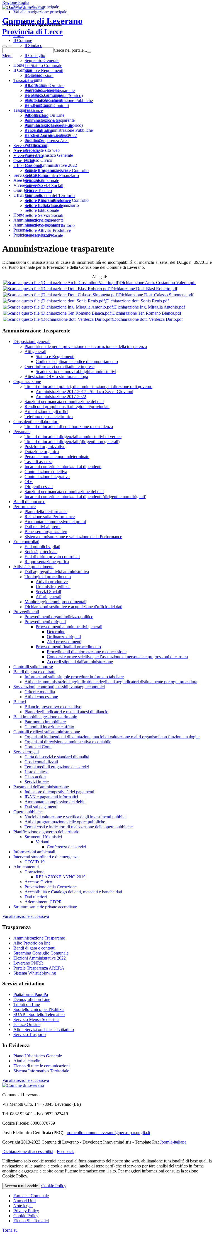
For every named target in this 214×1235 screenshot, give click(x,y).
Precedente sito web (42, 150)
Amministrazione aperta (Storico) (54, 125)
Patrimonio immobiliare (45, 721)
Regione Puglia (15, 2)
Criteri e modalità (40, 691)
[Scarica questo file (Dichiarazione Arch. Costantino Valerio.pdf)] (61, 282)
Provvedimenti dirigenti (45, 621)
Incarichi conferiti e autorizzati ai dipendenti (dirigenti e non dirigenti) (85, 496)
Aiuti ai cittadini (27, 1060)
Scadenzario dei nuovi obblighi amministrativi (76, 371)
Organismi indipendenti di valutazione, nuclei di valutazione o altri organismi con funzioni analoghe (112, 736)
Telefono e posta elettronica (49, 416)
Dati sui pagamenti (41, 806)
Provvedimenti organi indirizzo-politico (59, 616)
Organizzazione (27, 381)
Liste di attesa (36, 771)
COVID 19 (35, 861)
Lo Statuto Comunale (43, 95)
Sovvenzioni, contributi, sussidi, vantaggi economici (59, 686)
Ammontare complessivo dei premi (55, 521)
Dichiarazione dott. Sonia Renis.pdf (137, 301)
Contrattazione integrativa (47, 476)
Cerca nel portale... (70, 50)
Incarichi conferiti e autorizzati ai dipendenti (63, 466)
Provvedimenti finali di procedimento (68, 646)
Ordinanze (34, 140)
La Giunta (33, 80)
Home (18, 65)
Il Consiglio (35, 85)
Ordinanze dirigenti (64, 636)
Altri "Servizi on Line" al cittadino (43, 1029)
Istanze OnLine (26, 1024)
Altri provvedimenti (64, 641)
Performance (24, 506)
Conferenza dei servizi (66, 846)
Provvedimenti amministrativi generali (69, 626)
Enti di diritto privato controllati (52, 556)
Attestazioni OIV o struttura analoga (56, 376)
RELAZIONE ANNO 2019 (61, 876)
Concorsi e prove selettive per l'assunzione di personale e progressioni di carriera (117, 656)
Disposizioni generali (31, 341)
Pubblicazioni (36, 145)
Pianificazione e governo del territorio (46, 831)
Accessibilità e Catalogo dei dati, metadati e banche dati (73, 891)
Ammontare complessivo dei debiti (55, 801)
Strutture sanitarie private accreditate (45, 906)
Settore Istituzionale (42, 210)
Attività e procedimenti (33, 566)
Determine (56, 631)
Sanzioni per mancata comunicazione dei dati (64, 401)
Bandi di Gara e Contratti (47, 135)
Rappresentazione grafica (47, 561)
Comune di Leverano (42, 26)
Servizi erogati (26, 751)
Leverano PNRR (28, 963)
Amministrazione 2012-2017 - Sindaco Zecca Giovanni (84, 391)
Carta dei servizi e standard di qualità (57, 756)
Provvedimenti (26, 611)
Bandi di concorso (29, 501)
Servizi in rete (37, 781)
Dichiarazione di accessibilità (27, 1151)
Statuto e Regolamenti (44, 100)
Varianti (42, 841)
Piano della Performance (46, 511)
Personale (21, 431)
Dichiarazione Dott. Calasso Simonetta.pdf (155, 294)
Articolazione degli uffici (46, 411)
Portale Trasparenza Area (47, 170)
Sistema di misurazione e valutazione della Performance (73, 536)
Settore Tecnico (38, 220)
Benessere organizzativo (46, 531)
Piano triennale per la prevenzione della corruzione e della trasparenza (86, 346)
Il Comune (22, 70)
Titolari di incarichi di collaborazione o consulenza (69, 426)
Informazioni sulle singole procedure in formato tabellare (74, 676)
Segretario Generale (42, 90)
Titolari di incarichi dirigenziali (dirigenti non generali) (72, 441)
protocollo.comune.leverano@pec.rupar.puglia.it (107, 1132)
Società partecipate (41, 551)
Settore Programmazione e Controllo (57, 200)
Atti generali (35, 351)
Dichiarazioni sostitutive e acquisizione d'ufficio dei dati (73, 606)
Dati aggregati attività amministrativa (57, 571)
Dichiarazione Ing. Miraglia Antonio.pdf (149, 307)
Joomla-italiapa (173, 1142)
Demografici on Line (31, 999)
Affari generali (48, 596)
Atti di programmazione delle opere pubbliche (65, 821)
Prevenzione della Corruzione (51, 886)
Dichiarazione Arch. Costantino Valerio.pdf (158, 282)
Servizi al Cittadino (30, 175)
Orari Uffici (23, 190)
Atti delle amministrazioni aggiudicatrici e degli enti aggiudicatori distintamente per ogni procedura (111, 681)
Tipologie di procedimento (48, 576)
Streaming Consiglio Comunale (41, 953)
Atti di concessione (41, 696)
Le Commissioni (39, 105)
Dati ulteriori (36, 896)
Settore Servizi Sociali (44, 215)
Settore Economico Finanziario (52, 205)
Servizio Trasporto (29, 1034)
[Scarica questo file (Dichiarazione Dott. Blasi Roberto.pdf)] (56, 288)
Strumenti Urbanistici (43, 836)
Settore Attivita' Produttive (48, 230)
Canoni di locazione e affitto (49, 726)
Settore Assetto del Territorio (50, 225)
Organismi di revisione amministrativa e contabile (68, 741)
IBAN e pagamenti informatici (51, 796)
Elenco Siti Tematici (31, 1220)
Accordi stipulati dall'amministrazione (80, 661)
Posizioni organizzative (45, 446)
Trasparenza (24, 110)
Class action (35, 776)
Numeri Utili (24, 1200)
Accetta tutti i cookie (21, 1186)
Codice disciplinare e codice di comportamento (77, 361)
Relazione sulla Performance (50, 516)
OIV (29, 481)
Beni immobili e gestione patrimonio (45, 716)
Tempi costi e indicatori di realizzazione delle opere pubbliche (79, 826)
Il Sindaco (33, 75)
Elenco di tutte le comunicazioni (41, 1065)
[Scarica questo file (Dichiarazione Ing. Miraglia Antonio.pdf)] (58, 307)
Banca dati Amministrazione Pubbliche (59, 130)
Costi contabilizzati (41, 761)
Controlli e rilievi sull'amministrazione (46, 731)
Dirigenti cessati (39, 486)
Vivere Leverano (28, 185)
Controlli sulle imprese (33, 666)
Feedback (65, 1151)
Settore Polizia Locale (44, 235)
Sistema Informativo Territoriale (41, 1070)
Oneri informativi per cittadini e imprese (59, 366)
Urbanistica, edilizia (53, 586)
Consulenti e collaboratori (36, 421)
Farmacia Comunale (31, 1195)
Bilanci (19, 701)
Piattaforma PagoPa (30, 994)
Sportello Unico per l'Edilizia (38, 1009)
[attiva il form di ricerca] (4, 46)
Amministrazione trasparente (50, 120)
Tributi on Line (26, 1004)
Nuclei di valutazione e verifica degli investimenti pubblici (76, 816)
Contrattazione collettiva (46, 471)
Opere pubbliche (28, 811)
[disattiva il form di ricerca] (10, 46)
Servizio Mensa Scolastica (36, 1019)
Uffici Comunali (27, 195)
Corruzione (34, 871)
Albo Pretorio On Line (44, 115)
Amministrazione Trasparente (39, 938)
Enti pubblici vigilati (42, 546)
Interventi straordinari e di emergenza (46, 856)
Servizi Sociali (48, 591)
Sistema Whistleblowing (34, 973)
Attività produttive (52, 581)
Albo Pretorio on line (31, 943)
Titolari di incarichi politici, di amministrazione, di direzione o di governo (88, 386)
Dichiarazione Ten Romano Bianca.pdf (146, 313)
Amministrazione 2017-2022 (61, 396)
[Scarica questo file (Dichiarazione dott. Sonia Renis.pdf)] (54, 301)
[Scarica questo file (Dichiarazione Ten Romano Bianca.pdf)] (57, 313)
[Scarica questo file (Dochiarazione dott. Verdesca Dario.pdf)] (58, 319)
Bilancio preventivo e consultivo (53, 706)
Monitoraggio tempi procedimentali (55, 601)
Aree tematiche (26, 180)
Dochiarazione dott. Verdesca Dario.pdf (148, 319)
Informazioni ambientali (34, 851)
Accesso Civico (38, 160)
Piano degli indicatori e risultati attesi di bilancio (66, 711)
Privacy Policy (26, 1210)
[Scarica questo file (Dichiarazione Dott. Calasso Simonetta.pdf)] (60, 294)
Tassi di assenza (38, 461)
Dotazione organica (42, 451)
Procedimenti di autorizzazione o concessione (87, 651)
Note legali (23, 1205)
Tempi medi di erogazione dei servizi (57, 766)
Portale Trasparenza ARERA (38, 968)
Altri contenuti (26, 866)
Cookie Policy (53, 1185)
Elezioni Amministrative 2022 (51, 165)
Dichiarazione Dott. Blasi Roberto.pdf (143, 288)
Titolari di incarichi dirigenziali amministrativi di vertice (73, 436)
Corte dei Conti (38, 746)
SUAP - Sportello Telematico (39, 1014)
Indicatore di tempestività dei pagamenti (59, 791)
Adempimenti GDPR (43, 901)
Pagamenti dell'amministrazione (41, 786)
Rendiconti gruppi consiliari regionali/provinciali (67, 406)
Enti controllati (26, 541)
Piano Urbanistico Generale (49, 155)
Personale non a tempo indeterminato (57, 456)
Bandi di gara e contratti (34, 671)
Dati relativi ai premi (42, 526)
